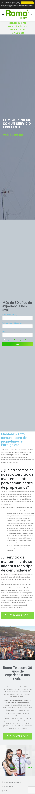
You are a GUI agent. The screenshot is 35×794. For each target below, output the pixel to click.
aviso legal (19, 6)
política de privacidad (20, 340)
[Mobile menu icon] (3, 14)
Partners (7, 791)
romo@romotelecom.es (19, 764)
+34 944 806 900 (13, 767)
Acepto (27, 2)
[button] (17, 615)
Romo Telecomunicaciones (12, 782)
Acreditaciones (8, 786)
